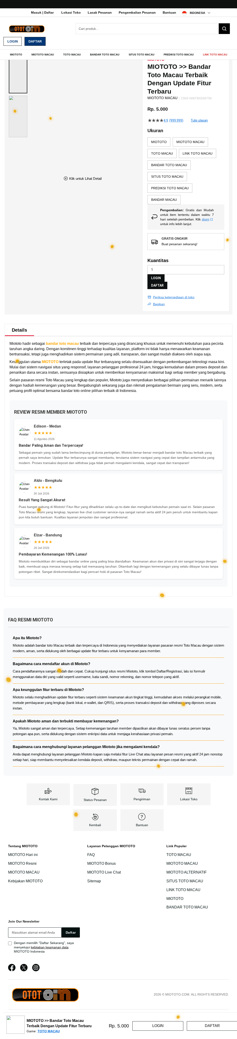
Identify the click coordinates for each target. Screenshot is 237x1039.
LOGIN (156, 278)
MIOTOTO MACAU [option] (190, 142)
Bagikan (159, 304)
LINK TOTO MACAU (183, 890)
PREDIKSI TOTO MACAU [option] (170, 188)
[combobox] (153, 28)
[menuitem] (16, 54)
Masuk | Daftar (42, 12)
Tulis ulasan (199, 120)
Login (12, 41)
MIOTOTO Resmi (22, 863)
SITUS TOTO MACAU (184, 881)
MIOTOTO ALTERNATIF (186, 872)
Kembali (95, 825)
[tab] (19, 330)
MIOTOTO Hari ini (23, 855)
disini (205, 219)
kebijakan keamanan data (50, 947)
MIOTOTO (50, 362)
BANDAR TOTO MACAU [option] (169, 165)
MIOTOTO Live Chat (104, 872)
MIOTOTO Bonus (101, 863)
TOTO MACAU (178, 855)
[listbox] (185, 170)
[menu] (118, 54)
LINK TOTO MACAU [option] (197, 153)
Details (19, 330)
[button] (18, 72)
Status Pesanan (95, 800)
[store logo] (26, 29)
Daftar (35, 41)
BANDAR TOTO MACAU (187, 907)
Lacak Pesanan (100, 12)
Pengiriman (142, 799)
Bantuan (169, 12)
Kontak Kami (48, 799)
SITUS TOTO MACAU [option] (167, 176)
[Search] (224, 28)
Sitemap (94, 881)
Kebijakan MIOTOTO (25, 881)
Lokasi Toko (71, 12)
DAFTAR (157, 285)
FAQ (91, 855)
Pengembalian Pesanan (137, 12)
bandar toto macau (62, 343)
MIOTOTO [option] (159, 142)
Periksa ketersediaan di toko (173, 297)
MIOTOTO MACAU (24, 872)
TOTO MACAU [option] (162, 153)
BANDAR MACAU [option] (164, 200)
